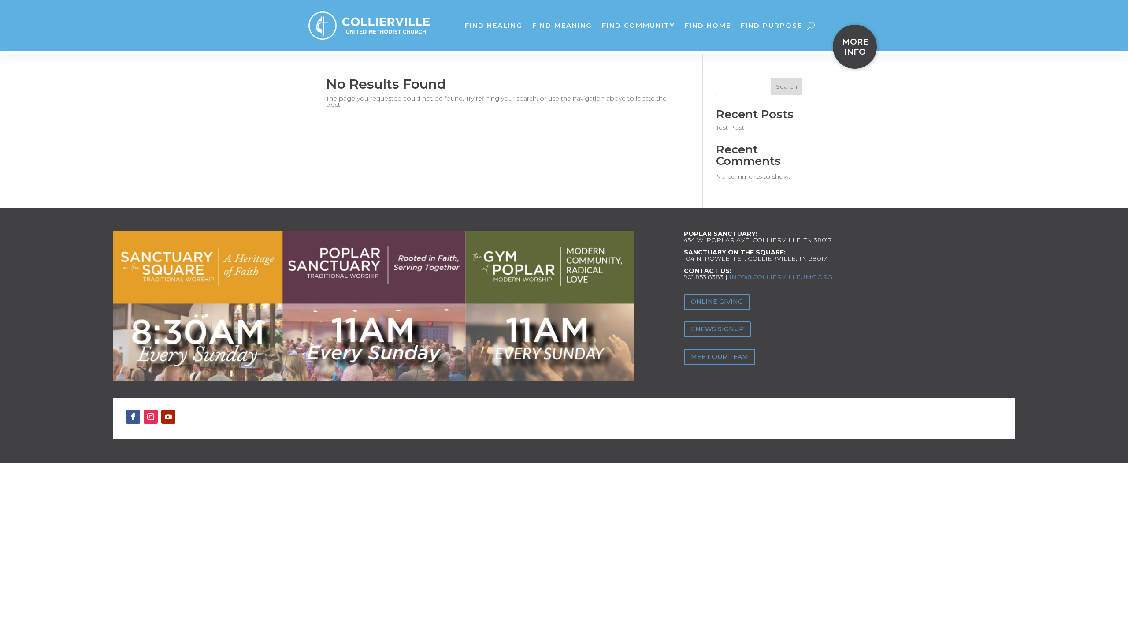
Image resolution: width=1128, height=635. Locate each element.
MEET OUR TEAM (719, 357)
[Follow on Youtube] (168, 417)
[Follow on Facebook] (133, 417)
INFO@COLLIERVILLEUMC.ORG (780, 277)
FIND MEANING (562, 25)
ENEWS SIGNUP (717, 329)
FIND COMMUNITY (638, 25)
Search (786, 86)
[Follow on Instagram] (151, 417)
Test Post (730, 127)
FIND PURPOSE (771, 25)
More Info (855, 47)
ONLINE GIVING (717, 302)
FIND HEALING (494, 25)
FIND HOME (708, 25)
